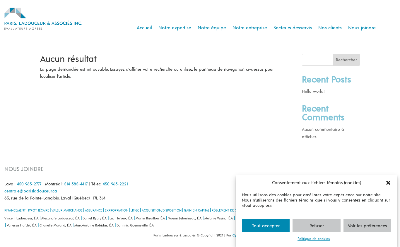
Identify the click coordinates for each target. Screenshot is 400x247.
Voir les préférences (367, 226)
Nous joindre (362, 27)
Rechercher (346, 59)
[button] (388, 183)
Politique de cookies (314, 239)
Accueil (144, 27)
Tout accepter (266, 226)
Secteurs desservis (292, 27)
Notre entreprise (250, 27)
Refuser (317, 226)
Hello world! (313, 91)
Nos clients (330, 27)
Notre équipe (212, 27)
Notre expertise (174, 27)
